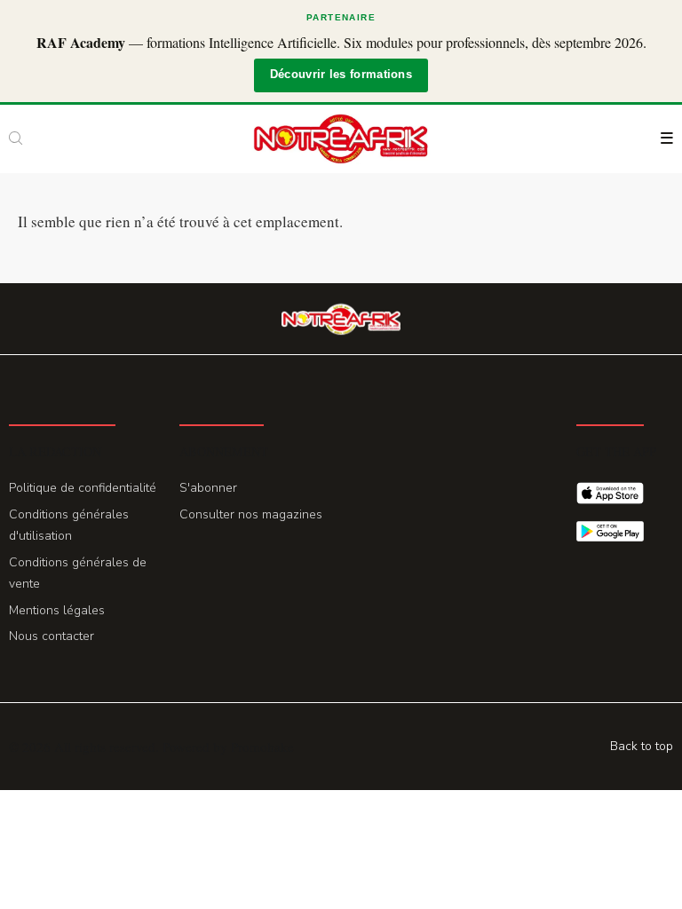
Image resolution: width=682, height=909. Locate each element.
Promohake (262, 746)
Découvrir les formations (341, 74)
